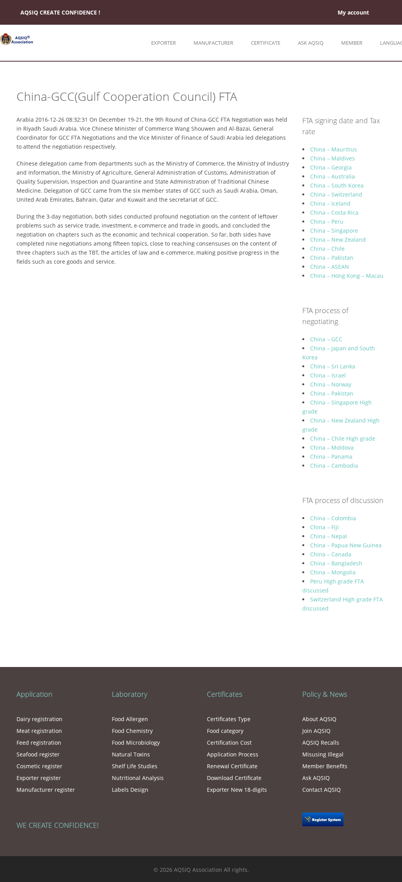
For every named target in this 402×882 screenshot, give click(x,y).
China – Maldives (332, 158)
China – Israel (328, 375)
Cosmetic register (39, 766)
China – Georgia (331, 167)
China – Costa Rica (334, 212)
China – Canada (330, 554)
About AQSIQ (319, 719)
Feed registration (38, 742)
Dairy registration (39, 719)
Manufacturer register (45, 789)
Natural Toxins (131, 754)
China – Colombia (333, 518)
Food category (225, 730)
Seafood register (38, 754)
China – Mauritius (333, 149)
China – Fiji (324, 527)
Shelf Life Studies (134, 766)
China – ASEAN (329, 266)
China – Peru (327, 221)
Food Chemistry (132, 730)
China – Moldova (332, 447)
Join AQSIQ (316, 730)
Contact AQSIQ (321, 789)
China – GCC (326, 339)
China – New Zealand (338, 239)
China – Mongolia (333, 572)
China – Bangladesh (336, 563)
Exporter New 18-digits (237, 789)
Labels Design (130, 789)
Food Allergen (130, 719)
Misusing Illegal (323, 754)
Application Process (232, 754)
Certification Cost (229, 742)
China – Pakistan (331, 257)
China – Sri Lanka (332, 366)
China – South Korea (337, 185)
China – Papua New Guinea (346, 545)
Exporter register (38, 778)
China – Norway (330, 384)
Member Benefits (324, 766)
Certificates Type (228, 719)
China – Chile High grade (342, 438)
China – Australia (332, 176)
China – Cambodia (334, 465)
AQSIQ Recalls (320, 742)
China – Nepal (328, 536)
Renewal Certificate (232, 766)
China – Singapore (334, 230)
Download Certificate (234, 778)
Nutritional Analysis (138, 778)
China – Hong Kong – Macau (347, 275)
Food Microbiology (136, 742)
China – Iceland (330, 203)
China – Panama (331, 456)
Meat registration (39, 730)
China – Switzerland (336, 194)
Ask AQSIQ (316, 778)
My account (353, 12)
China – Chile (327, 248)
